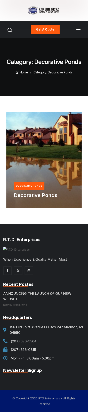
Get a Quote (45, 29)
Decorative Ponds (35, 195)
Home (24, 72)
